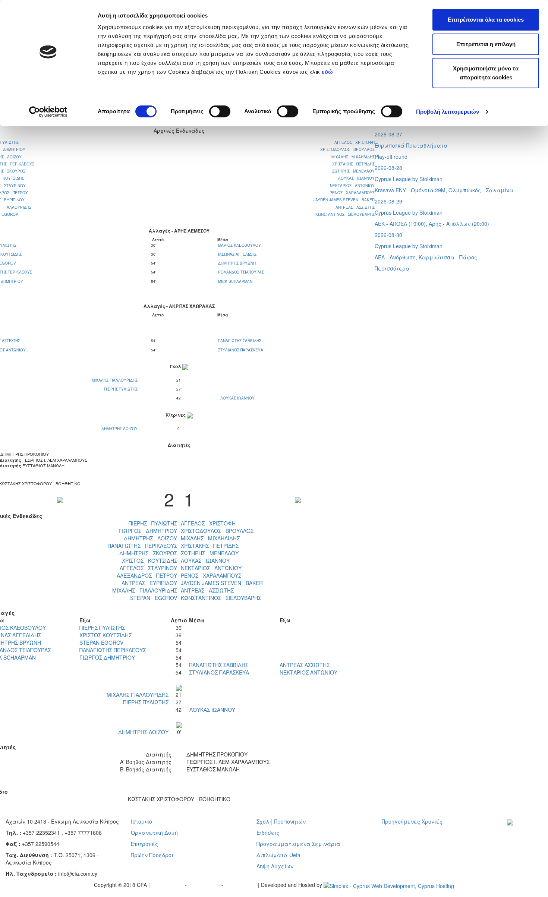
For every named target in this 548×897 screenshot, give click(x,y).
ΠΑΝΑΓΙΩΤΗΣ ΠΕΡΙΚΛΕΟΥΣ (142, 545)
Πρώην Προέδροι (152, 855)
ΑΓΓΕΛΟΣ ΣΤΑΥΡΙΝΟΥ (148, 568)
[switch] (219, 111)
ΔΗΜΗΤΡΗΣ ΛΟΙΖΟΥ (120, 428)
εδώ (328, 72)
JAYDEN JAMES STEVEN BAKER (344, 199)
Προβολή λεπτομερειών (447, 111)
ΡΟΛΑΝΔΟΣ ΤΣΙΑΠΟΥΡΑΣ (241, 272)
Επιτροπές (144, 843)
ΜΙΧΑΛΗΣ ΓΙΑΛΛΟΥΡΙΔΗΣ (115, 380)
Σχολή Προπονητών (281, 821)
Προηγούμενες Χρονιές (412, 821)
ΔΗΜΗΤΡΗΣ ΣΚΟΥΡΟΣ (148, 553)
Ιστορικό (141, 821)
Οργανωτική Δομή (154, 832)
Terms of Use (204, 884)
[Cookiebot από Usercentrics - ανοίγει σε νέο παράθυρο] (48, 111)
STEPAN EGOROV (153, 597)
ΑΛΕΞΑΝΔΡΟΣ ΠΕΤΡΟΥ (147, 575)
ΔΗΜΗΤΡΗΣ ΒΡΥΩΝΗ (237, 263)
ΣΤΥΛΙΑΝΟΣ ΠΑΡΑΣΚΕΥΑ (240, 350)
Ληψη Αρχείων (274, 866)
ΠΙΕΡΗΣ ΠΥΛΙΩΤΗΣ (121, 389)
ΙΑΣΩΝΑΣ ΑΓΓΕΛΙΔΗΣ (237, 254)
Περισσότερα (392, 268)
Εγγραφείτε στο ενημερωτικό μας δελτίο (526, 840)
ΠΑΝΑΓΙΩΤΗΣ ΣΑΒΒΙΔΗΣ (239, 340)
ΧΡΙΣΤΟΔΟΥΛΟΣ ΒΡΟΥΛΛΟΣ (347, 149)
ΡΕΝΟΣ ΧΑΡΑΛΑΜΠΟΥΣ (352, 192)
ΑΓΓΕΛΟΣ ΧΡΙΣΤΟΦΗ (354, 142)
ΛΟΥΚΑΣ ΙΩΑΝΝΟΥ (356, 178)
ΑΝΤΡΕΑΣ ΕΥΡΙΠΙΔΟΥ (149, 583)
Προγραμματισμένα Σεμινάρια (298, 843)
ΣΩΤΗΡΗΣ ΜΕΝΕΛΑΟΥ (353, 171)
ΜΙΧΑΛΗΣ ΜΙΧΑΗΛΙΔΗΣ (353, 156)
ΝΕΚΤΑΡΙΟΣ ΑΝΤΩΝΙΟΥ (352, 185)
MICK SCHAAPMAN (235, 281)
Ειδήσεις (267, 832)
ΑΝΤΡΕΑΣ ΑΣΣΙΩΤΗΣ (355, 207)
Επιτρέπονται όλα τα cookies (486, 19)
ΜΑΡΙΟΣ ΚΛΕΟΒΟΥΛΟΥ (239, 245)
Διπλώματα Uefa (278, 855)
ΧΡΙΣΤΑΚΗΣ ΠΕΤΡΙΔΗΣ (353, 164)
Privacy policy (168, 884)
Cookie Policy (241, 884)
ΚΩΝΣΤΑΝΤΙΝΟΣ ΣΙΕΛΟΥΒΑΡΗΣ (345, 214)
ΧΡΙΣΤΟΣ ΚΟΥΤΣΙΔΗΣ (149, 560)
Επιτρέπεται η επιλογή (486, 44)
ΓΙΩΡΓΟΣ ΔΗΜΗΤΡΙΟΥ (148, 530)
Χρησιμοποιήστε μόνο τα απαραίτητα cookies (486, 72)
